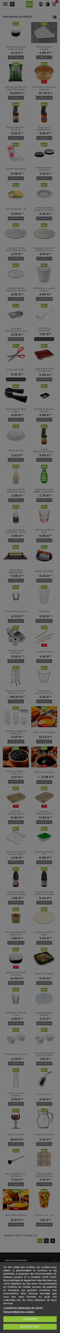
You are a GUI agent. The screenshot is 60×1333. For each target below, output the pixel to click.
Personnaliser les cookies (18, 1312)
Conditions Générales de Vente (23, 1308)
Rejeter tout (30, 1327)
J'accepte (30, 1319)
